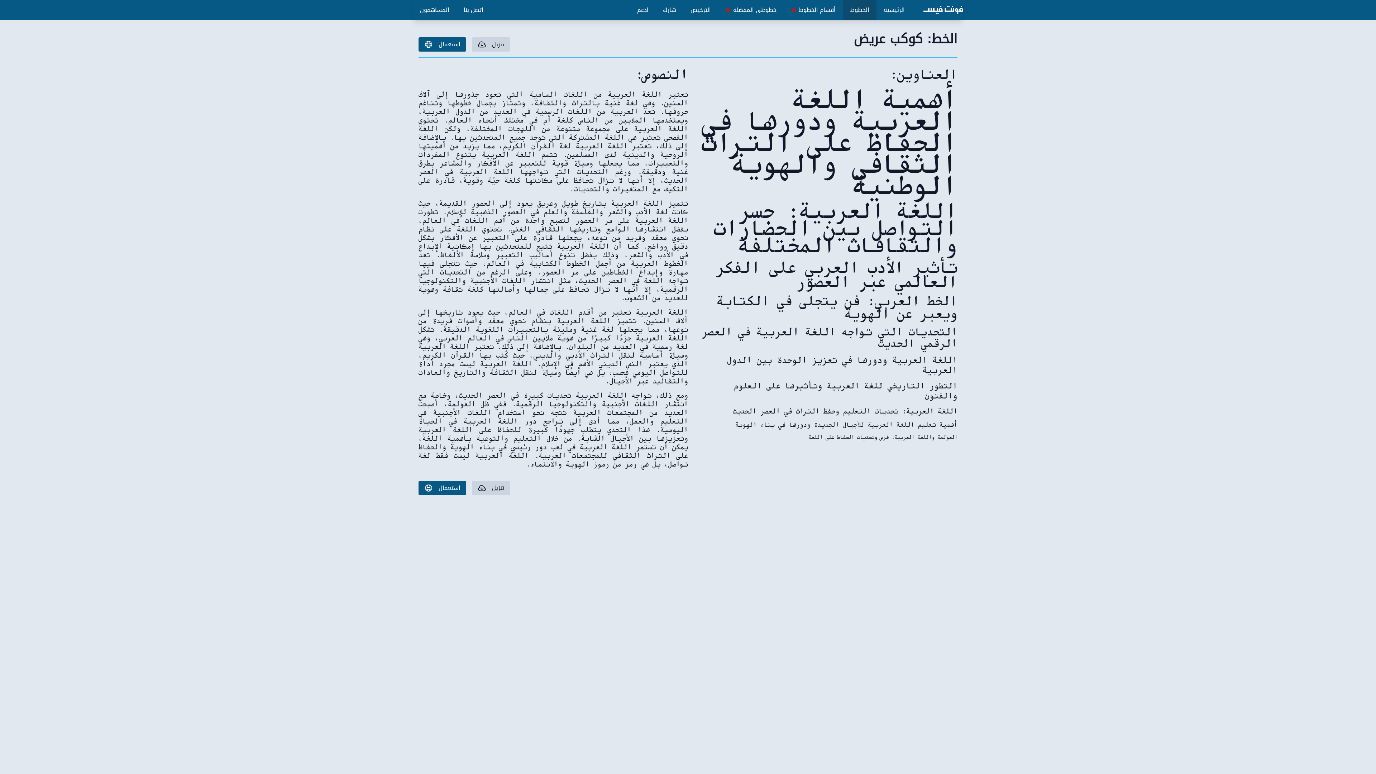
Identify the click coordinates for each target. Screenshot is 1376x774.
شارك (669, 9)
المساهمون (434, 9)
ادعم (643, 9)
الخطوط (859, 9)
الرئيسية (894, 9)
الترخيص (701, 9)
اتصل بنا (473, 9)
